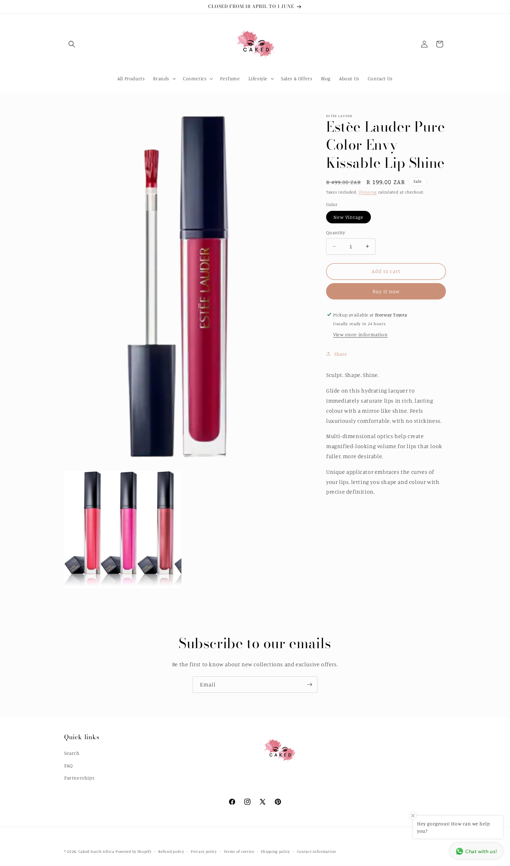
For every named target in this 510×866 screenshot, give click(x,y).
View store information (360, 334)
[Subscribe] (309, 684)
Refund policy (171, 851)
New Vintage (348, 217)
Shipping (367, 192)
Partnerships (79, 777)
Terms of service (239, 851)
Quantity (335, 232)
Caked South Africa (96, 851)
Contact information (316, 851)
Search (72, 753)
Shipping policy (275, 851)
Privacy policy (204, 851)
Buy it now (386, 291)
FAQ (68, 765)
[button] (71, 44)
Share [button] (340, 353)
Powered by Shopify (134, 851)
